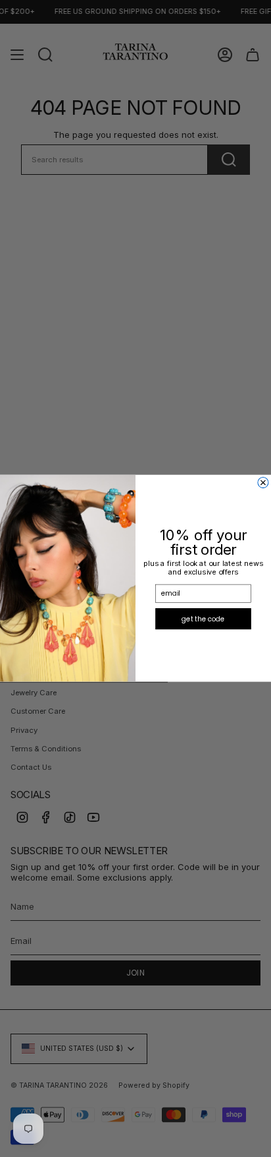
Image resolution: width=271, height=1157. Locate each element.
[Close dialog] (263, 483)
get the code (203, 618)
